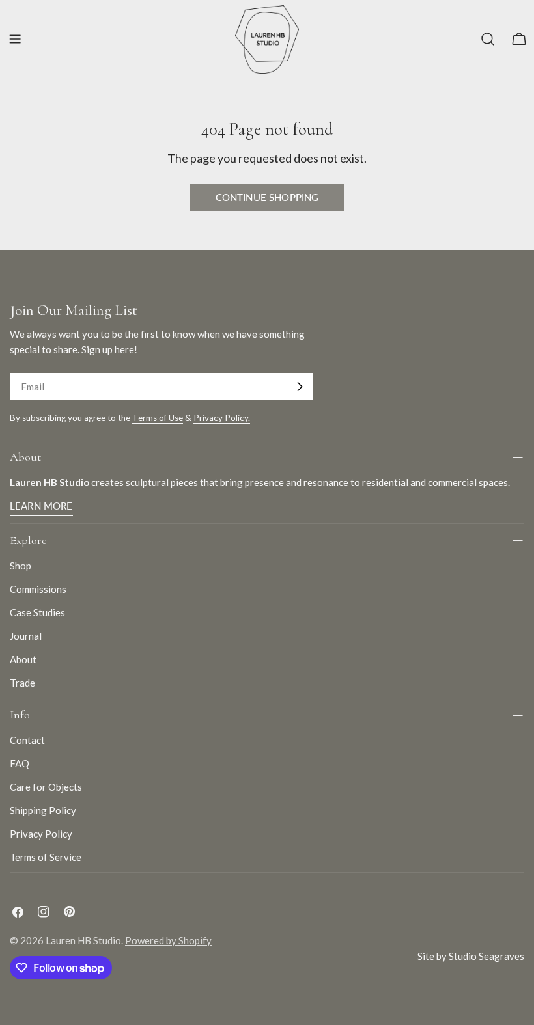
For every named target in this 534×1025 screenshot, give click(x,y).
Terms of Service (45, 857)
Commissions (38, 589)
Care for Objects (46, 787)
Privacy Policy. (221, 418)
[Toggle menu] (15, 39)
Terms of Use (157, 418)
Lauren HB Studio (83, 940)
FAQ (19, 763)
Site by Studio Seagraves (470, 956)
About (23, 659)
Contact (27, 740)
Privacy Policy (41, 834)
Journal (26, 636)
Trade (22, 683)
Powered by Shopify (168, 940)
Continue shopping (267, 197)
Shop (20, 565)
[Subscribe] (299, 386)
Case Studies (37, 612)
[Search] (488, 39)
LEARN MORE (41, 506)
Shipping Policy (43, 810)
